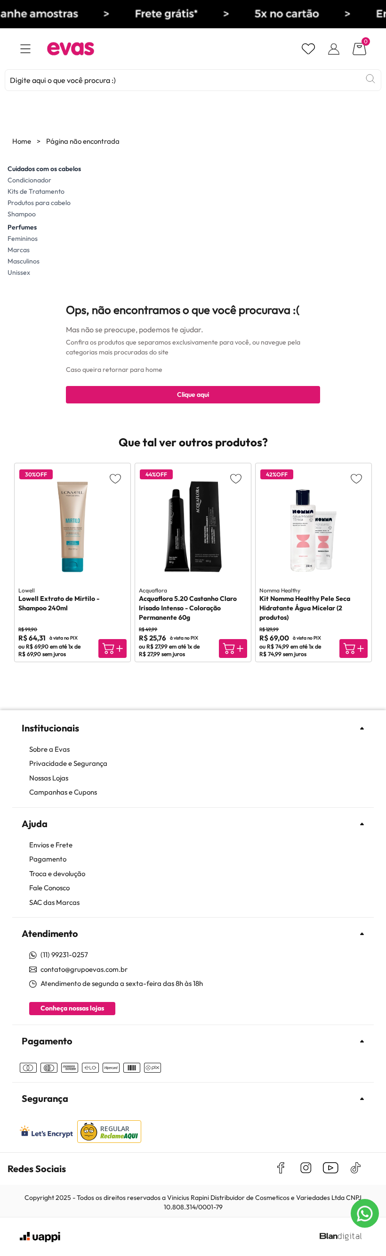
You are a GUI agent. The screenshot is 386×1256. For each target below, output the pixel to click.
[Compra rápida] (112, 648)
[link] (197, 749)
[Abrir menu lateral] (25, 49)
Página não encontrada (83, 141)
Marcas (19, 250)
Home (21, 141)
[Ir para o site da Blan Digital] (340, 1237)
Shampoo (22, 214)
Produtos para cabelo (39, 202)
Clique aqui (193, 394)
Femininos (23, 238)
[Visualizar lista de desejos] (308, 49)
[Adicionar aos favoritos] (115, 478)
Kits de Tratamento (36, 191)
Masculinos (24, 261)
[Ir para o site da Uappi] (40, 1237)
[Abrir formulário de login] (333, 49)
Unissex (19, 272)
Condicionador (29, 180)
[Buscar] (370, 79)
